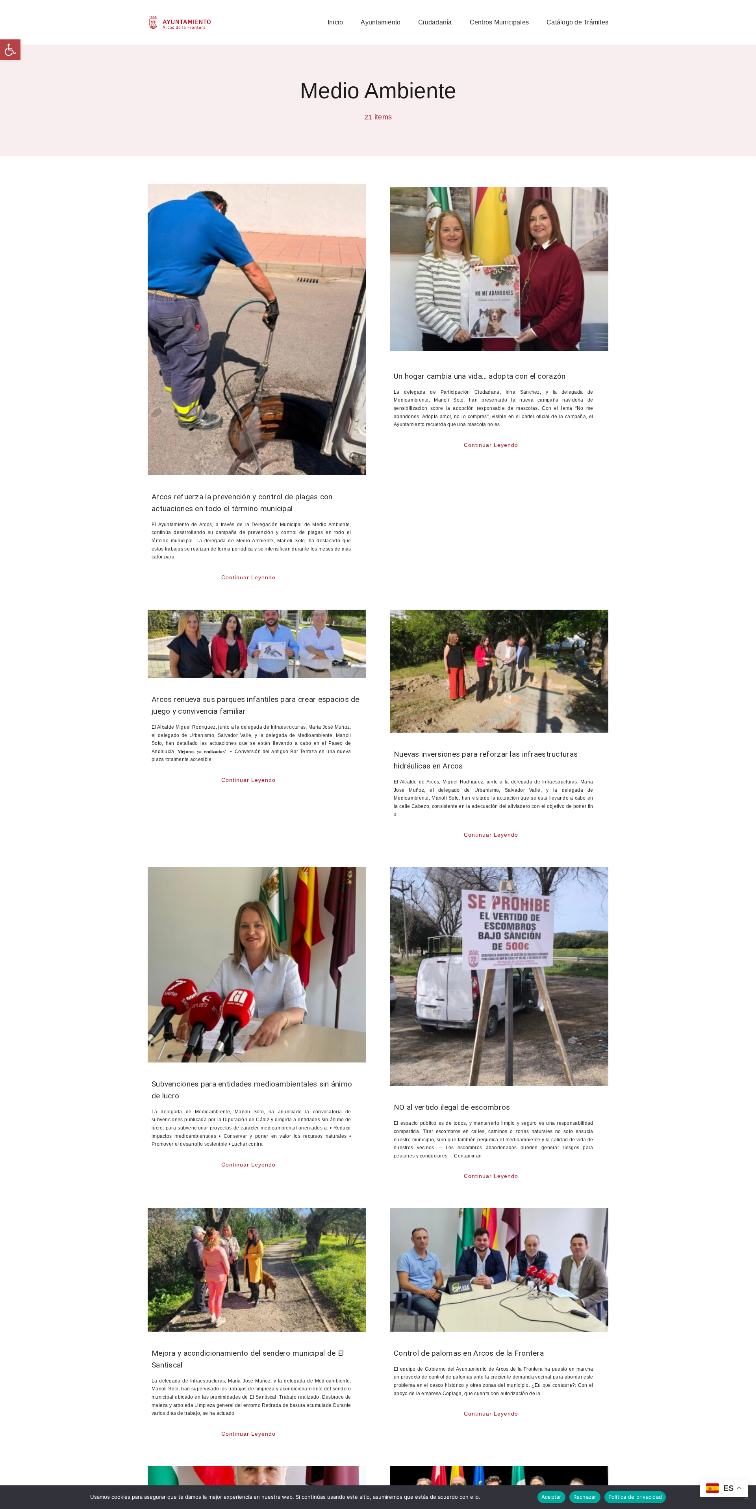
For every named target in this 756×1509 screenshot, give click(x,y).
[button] (10, 49)
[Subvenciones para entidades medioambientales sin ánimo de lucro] (257, 964)
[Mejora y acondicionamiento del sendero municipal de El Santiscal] (257, 1269)
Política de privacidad (508, 1497)
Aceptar (551, 1497)
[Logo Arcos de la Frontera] (180, 18)
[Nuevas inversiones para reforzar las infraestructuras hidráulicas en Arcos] (499, 671)
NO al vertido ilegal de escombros (452, 1107)
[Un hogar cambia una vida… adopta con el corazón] (499, 269)
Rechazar (585, 1497)
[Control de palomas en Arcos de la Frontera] (499, 1269)
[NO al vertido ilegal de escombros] (499, 976)
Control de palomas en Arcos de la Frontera (469, 1353)
